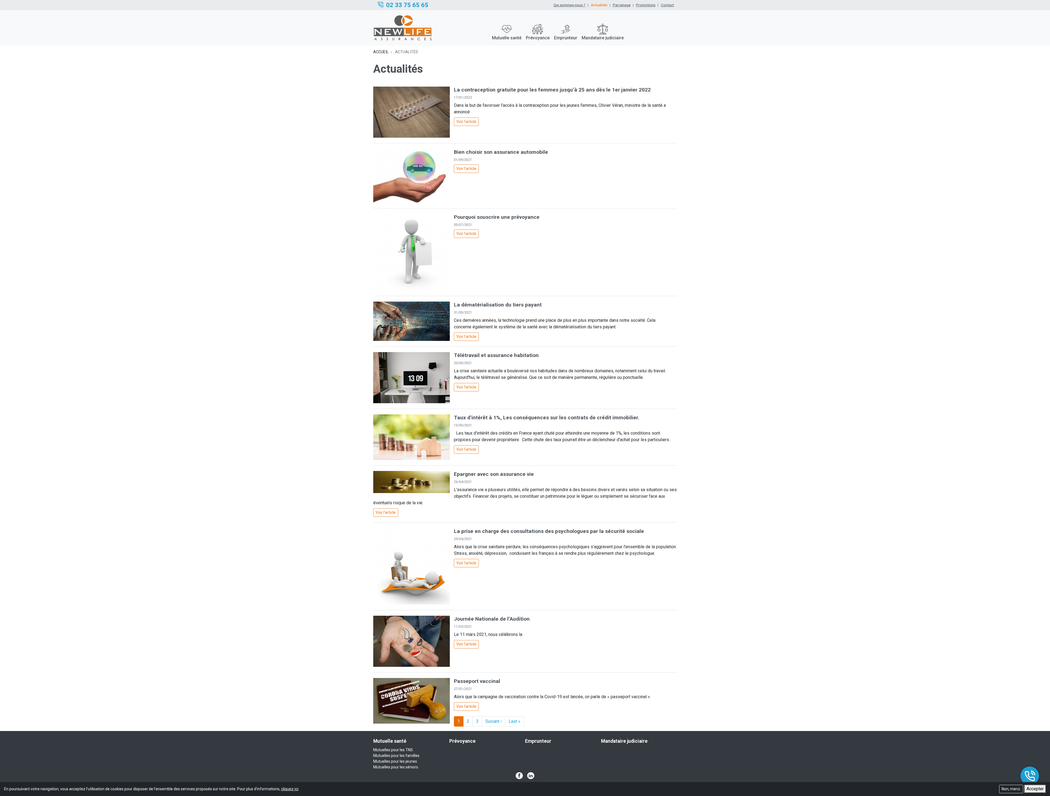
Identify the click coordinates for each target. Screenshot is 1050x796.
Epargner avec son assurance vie (494, 474)
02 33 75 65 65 (407, 4)
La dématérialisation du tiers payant (498, 305)
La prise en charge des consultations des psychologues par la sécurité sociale (549, 531)
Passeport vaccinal (477, 681)
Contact (667, 5)
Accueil (381, 51)
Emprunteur (565, 37)
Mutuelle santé (506, 37)
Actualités (599, 5)
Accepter (1035, 788)
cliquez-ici (289, 789)
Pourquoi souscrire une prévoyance (496, 217)
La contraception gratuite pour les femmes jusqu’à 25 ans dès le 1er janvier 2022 (552, 90)
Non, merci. (1011, 789)
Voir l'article (466, 121)
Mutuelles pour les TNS (393, 750)
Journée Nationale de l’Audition (492, 619)
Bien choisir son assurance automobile (501, 152)
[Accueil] (403, 27)
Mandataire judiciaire (603, 37)
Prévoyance (538, 37)
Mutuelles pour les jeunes (395, 761)
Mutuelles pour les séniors (395, 767)
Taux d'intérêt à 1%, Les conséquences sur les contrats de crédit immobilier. (546, 417)
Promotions (645, 5)
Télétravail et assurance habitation (496, 355)
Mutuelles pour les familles (396, 755)
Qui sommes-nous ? (569, 5)
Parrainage (622, 5)
